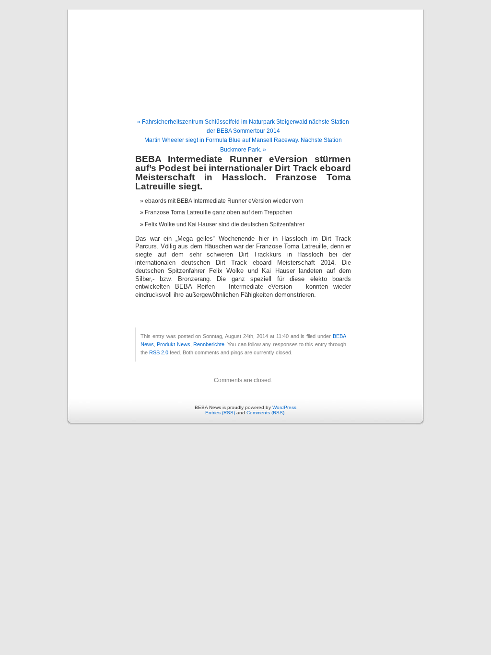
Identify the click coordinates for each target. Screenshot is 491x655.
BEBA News (245, 53)
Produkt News (173, 344)
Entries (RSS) (220, 412)
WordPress (284, 407)
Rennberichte (208, 344)
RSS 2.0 (158, 352)
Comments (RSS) (265, 412)
